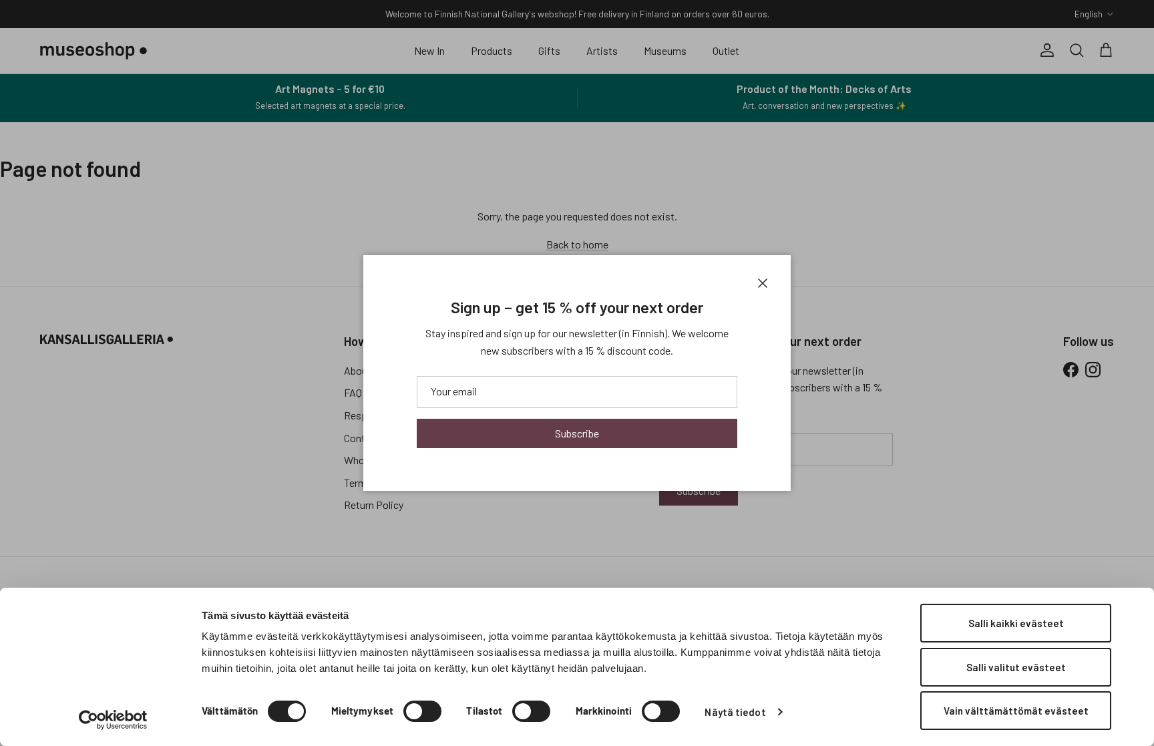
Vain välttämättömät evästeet (1016, 711)
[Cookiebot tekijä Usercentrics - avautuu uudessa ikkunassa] (113, 720)
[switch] (422, 711)
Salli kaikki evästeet (1016, 623)
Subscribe (577, 433)
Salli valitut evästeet (1016, 667)
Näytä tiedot (735, 712)
